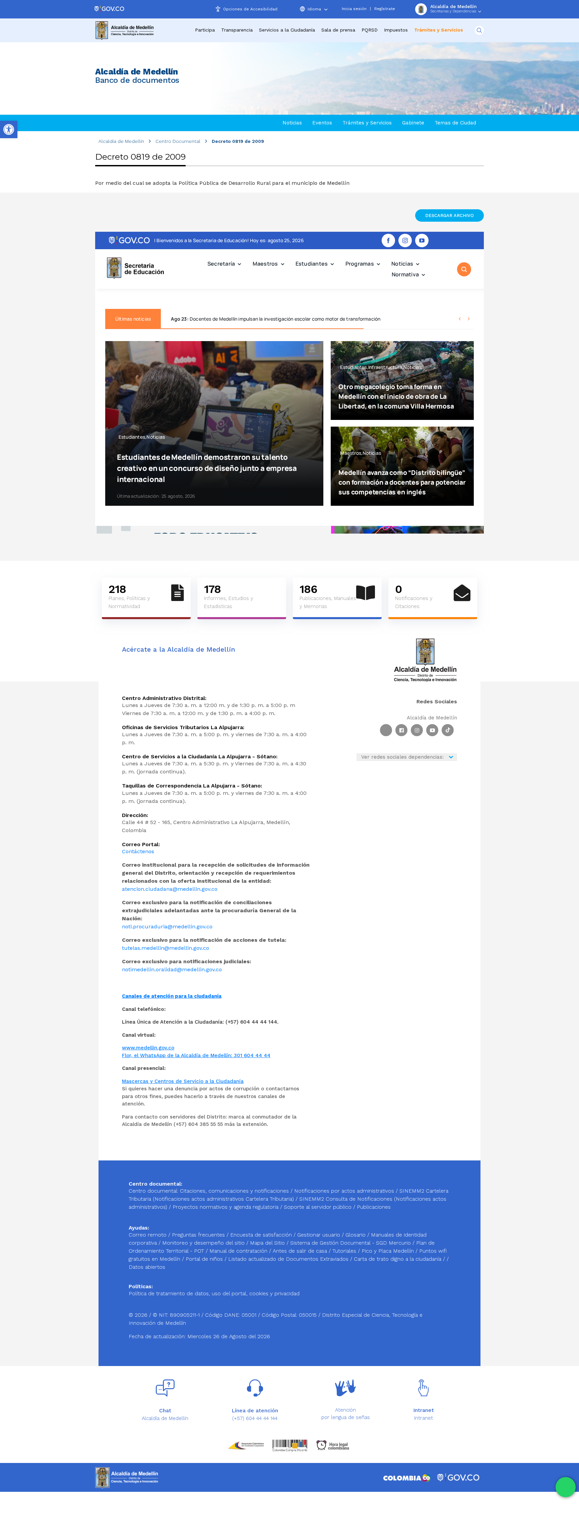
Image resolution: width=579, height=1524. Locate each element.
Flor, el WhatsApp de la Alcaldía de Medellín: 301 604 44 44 (196, 1055)
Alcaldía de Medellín (121, 141)
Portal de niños (205, 1259)
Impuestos (396, 30)
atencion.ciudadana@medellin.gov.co (169, 889)
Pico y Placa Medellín (388, 1251)
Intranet (423, 1418)
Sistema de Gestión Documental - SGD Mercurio (351, 1243)
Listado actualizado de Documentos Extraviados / (291, 1259)
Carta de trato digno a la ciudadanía (397, 1259)
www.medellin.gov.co (148, 1048)
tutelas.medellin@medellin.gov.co (165, 948)
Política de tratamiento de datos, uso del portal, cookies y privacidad (214, 1293)
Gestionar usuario (319, 1235)
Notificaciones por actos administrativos (344, 1191)
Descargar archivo (449, 215)
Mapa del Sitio (268, 1243)
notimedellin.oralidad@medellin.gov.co (172, 969)
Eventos (322, 123)
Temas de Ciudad (455, 123)
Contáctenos (138, 851)
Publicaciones (374, 1207)
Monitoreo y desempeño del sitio (204, 1243)
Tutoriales (345, 1251)
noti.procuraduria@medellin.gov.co (167, 926)
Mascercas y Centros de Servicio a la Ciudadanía (183, 1081)
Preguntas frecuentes (199, 1235)
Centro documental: (153, 1191)
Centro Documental (177, 141)
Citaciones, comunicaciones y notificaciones (234, 1191)
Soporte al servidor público (317, 1207)
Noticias (292, 123)
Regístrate (384, 8)
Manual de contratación (239, 1251)
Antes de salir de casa (301, 1251)
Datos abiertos (147, 1267)
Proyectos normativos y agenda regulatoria (225, 1207)
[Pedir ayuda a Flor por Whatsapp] (566, 1487)
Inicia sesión (354, 8)
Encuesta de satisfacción (262, 1235)
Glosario (356, 1235)
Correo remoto (148, 1235)
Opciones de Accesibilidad (250, 9)
